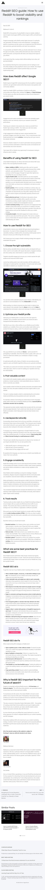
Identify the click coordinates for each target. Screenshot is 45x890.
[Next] (42, 822)
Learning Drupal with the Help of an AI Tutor (12, 873)
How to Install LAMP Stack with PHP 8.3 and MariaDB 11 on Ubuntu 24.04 (11, 828)
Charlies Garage (6, 847)
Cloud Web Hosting (7, 870)
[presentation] (11, 817)
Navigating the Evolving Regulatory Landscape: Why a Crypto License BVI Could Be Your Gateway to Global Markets (11, 794)
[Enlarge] (22, 113)
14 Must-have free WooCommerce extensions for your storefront (18, 860)
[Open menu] (42, 2)
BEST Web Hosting (7, 857)
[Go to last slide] (3, 822)
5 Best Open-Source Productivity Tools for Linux (13, 850)
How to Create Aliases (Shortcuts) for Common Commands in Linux (32, 828)
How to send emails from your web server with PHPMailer (35, 792)
